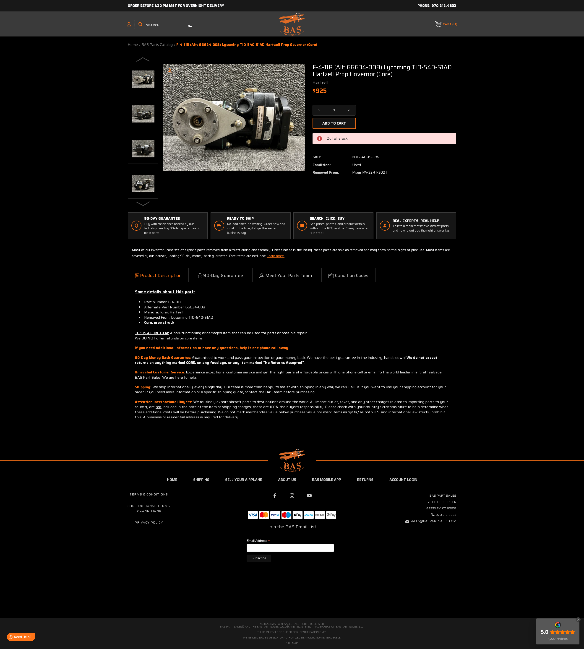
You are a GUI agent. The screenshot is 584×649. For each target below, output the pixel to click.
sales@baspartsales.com (433, 521)
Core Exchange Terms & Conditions (149, 508)
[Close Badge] (578, 619)
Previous (143, 59)
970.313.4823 (443, 5)
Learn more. (275, 256)
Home (172, 479)
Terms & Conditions (149, 494)
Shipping (201, 479)
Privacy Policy (149, 522)
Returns (365, 479)
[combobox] (167, 25)
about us (287, 479)
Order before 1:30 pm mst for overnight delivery (176, 5)
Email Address (258, 541)
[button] (292, 598)
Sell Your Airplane (243, 479)
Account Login (403, 479)
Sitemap (292, 643)
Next (143, 203)
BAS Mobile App (326, 479)
